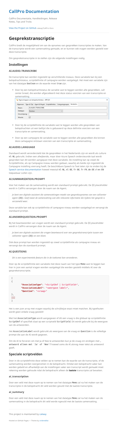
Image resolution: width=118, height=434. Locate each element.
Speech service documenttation (25, 169)
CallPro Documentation (34, 11)
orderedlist (43, 420)
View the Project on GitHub (31, 27)
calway (42, 414)
